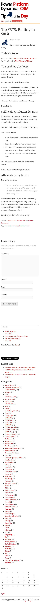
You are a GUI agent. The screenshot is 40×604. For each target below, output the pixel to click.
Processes (8, 509)
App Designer (9, 399)
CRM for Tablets (10, 429)
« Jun (3, 594)
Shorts (7, 525)
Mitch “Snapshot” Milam (23, 61)
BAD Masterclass (10, 331)
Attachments (9, 404)
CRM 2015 (31, 220)
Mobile (7, 486)
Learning (8, 474)
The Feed (8, 341)
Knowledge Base (10, 472)
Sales (6, 518)
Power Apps (9, 497)
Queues (7, 511)
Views (7, 558)
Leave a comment (24, 226)
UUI (6, 553)
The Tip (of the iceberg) (12, 338)
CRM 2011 (8, 418)
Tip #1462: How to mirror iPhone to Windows (20, 367)
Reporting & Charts (11, 516)
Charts (7, 413)
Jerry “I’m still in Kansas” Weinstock (24, 58)
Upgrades (8, 546)
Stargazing (8, 535)
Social (7, 528)
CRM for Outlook (10, 427)
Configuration (9, 415)
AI (5, 394)
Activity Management (12, 387)
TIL (6, 537)
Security (7, 521)
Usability (8, 549)
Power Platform (10, 507)
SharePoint (8, 523)
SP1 (6, 532)
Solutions (8, 530)
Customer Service (11, 434)
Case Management (11, 411)
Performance (9, 495)
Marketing (8, 479)
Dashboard (8, 439)
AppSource (8, 401)
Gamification (9, 462)
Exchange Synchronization (13, 458)
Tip (14, 16)
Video (7, 556)
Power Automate (10, 500)
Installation (8, 467)
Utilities (7, 551)
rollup (16, 226)
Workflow (8, 563)
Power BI (8, 502)
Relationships (9, 514)
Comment (5, 254)
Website (4, 295)
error (12, 226)
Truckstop (8, 539)
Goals (7, 465)
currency (8, 226)
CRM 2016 (8, 425)
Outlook (7, 493)
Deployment (9, 444)
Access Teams (9, 385)
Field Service (9, 460)
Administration (10, 390)
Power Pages (9, 504)
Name (4, 279)
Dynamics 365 (9, 453)
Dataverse (8, 441)
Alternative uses (10, 397)
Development (5, 223)
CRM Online (9, 432)
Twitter (24, 220)
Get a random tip (17, 21)
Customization (9, 436)
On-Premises (9, 490)
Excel (6, 455)
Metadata (8, 481)
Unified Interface (10, 544)
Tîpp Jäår (19, 220)
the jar (17, 345)
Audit (6, 406)
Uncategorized (10, 542)
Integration (8, 469)
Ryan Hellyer (28, 601)
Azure (7, 408)
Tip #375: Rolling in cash (18, 31)
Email (3, 287)
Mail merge (9, 476)
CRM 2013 (8, 420)
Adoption (8, 392)
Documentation (10, 451)
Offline (7, 488)
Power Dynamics (14, 6)
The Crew (8, 334)
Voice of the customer (12, 560)
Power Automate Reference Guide (16, 336)
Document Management (13, 448)
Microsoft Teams (10, 483)
